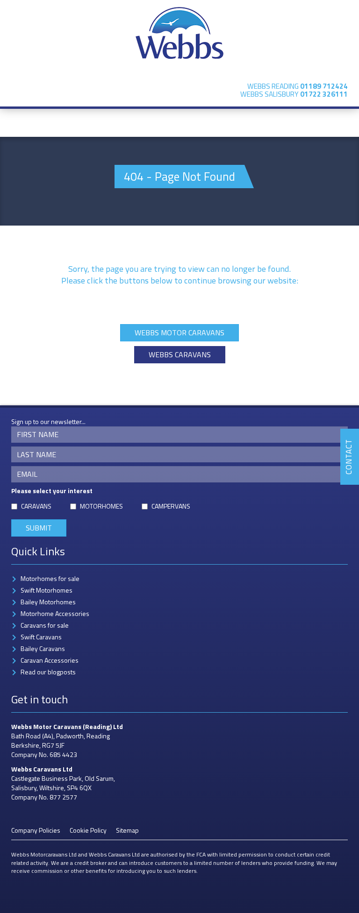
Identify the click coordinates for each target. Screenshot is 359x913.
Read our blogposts (48, 672)
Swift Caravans (41, 637)
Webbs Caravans (180, 354)
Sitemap (127, 830)
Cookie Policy (88, 830)
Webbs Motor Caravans (179, 332)
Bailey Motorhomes (48, 602)
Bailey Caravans (43, 648)
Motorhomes (101, 506)
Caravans (36, 506)
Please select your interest (52, 490)
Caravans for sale (45, 625)
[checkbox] (14, 506)
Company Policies (35, 830)
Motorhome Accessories (55, 613)
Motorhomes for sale (50, 578)
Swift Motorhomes (46, 590)
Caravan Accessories (50, 660)
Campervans (170, 506)
